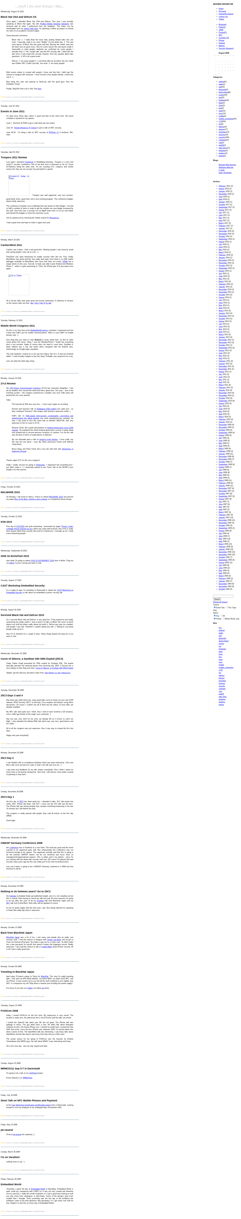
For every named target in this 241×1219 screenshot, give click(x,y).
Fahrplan (12, 896)
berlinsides (40, 465)
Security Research (226, 48)
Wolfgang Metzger (226, 167)
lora (220, 108)
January (222, 191)
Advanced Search (220, 602)
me (43, 988)
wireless (222, 153)
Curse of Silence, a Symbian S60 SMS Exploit (54, 668)
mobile (221, 116)
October (222, 204)
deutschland (223, 92)
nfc (220, 124)
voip (220, 143)
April (220, 199)
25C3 (21, 801)
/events (8, 97)
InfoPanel (33, 1073)
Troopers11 (29, 162)
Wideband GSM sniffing (46, 409)
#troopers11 (54, 218)
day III (42, 303)
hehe (221, 103)
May (220, 218)
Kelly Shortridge (225, 173)
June (221, 197)
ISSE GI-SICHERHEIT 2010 (42, 561)
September (223, 207)
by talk (48, 303)
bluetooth (222, 89)
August (221, 189)
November (223, 194)
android (222, 82)
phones (222, 129)
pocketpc (222, 132)
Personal (222, 11)
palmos (222, 127)
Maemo (222, 46)
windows (222, 150)
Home (221, 9)
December (223, 231)
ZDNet (65, 261)
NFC (220, 35)
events (221, 95)
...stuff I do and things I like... (39, 6)
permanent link (26, 97)
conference (13, 847)
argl (220, 87)
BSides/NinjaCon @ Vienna (25, 128)
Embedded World (38, 1189)
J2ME (221, 30)
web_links (223, 148)
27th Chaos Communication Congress (25, 388)
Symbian (40, 901)
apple (221, 84)
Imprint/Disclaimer (226, 14)
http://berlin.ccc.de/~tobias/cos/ (57, 673)
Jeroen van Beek (54, 940)
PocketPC (223, 32)
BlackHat (44, 976)
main (221, 111)
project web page (31, 28)
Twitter (221, 19)
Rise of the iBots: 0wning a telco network (30, 499)
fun (220, 97)
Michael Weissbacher (227, 165)
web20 (221, 145)
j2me (221, 105)
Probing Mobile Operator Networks (54, 24)
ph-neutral (17, 1134)
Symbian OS (224, 38)
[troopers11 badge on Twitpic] (18, 195)
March (221, 223)
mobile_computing (226, 119)
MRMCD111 (27, 1078)
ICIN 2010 (20, 526)
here (39, 89)
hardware (222, 100)
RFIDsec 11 (54, 132)
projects (222, 135)
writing (221, 156)
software (222, 140)
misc (221, 113)
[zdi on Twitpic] (18, 295)
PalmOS (222, 27)
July (220, 212)
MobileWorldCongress (39, 330)
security (222, 137)
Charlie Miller (46, 947)
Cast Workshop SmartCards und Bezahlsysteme (31, 1105)
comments (15, 97)
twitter (11, 563)
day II (37, 303)
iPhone (221, 40)
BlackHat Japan (13, 937)
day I (32, 303)
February (222, 186)
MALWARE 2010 (56, 497)
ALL (220, 628)
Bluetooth (222, 24)
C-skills (222, 170)
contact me (223, 16)
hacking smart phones (48, 439)
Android (222, 43)
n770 (221, 121)
